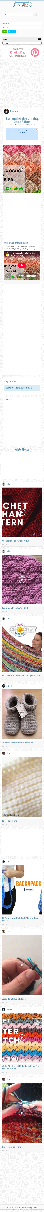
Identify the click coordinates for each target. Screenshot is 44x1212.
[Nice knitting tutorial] (22, 787)
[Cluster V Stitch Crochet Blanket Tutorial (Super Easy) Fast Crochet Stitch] (22, 1038)
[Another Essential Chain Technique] (22, 965)
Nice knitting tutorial (9, 821)
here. (30, 389)
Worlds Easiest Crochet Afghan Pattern (15, 541)
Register (12, 31)
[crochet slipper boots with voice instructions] (22, 714)
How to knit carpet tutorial (11, 1147)
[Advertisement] (22, 86)
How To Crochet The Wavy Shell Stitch (15, 608)
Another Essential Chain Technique (14, 999)
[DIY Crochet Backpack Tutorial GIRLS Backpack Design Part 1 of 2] (22, 890)
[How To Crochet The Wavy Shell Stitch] (22, 580)
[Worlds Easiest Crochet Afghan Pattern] (22, 513)
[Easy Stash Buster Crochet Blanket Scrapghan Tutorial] (22, 647)
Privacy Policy (29, 1209)
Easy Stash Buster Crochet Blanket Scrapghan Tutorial (21, 676)
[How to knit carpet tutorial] (22, 1113)
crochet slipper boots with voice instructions (17, 743)
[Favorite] (6, 544)
